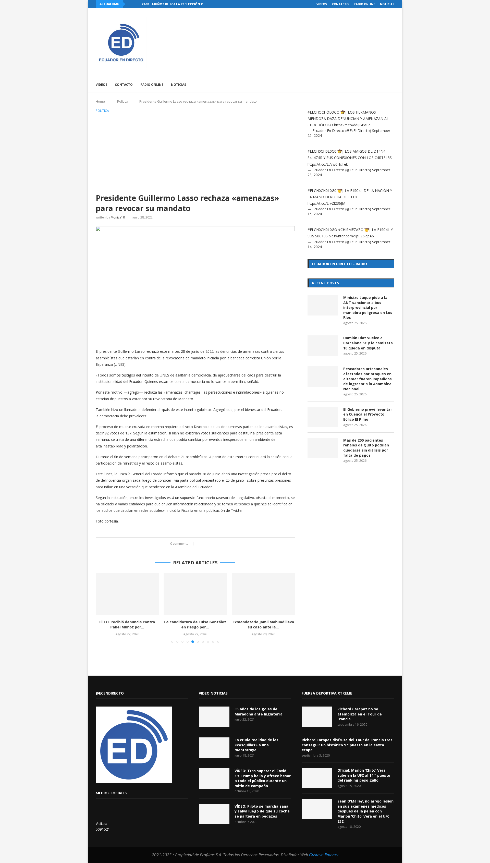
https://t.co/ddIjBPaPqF (353, 125)
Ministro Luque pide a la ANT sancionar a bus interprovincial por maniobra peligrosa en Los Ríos (367, 307)
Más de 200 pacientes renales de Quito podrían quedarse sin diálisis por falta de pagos (366, 448)
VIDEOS (321, 4)
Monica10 (118, 217)
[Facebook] (352, 84)
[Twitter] (357, 84)
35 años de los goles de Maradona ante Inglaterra (259, 711)
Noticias (387, 4)
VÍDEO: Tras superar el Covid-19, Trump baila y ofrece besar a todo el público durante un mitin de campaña (263, 778)
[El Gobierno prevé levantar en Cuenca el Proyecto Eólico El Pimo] (323, 417)
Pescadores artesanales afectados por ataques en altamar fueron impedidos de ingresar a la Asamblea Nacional (367, 378)
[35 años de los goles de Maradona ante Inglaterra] (214, 717)
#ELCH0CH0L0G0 (322, 151)
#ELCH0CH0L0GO (322, 229)
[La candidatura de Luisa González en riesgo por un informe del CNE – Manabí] (195, 594)
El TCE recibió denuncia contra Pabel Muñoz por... (127, 624)
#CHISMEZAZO (350, 229)
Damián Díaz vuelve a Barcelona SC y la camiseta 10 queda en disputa (368, 342)
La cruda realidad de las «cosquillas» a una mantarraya (256, 744)
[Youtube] (368, 84)
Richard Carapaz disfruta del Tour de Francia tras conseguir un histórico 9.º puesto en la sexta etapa (347, 744)
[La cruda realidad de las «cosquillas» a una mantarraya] (214, 747)
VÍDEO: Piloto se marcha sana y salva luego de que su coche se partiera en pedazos (262, 811)
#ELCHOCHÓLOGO (323, 112)
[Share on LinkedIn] (210, 543)
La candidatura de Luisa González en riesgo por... (195, 624)
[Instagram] (363, 84)
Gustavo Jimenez (323, 855)
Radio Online (364, 4)
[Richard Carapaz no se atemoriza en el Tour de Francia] (317, 717)
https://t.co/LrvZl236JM (326, 203)
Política (122, 101)
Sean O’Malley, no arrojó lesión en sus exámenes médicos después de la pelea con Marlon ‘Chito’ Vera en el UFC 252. (365, 811)
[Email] (373, 84)
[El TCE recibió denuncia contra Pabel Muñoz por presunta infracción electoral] (127, 594)
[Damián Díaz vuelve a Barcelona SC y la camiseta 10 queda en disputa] (323, 345)
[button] (130, 4)
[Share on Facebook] (200, 543)
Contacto (340, 4)
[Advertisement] (195, 152)
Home (100, 101)
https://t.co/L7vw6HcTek (328, 164)
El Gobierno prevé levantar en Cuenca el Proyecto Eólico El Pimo (367, 414)
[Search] (391, 84)
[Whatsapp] (379, 84)
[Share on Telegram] (220, 543)
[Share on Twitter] (205, 543)
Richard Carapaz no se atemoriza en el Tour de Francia (359, 714)
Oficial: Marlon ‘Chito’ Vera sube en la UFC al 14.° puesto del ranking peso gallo (363, 775)
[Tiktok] (384, 84)
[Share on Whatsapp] (215, 543)
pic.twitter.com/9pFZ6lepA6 (351, 236)
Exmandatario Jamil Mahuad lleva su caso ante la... (263, 624)
